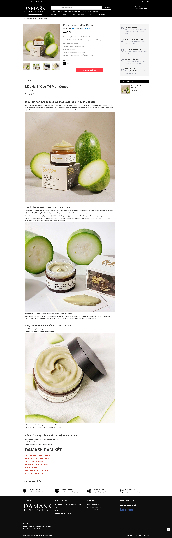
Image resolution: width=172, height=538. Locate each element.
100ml (69, 64)
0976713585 (40, 2)
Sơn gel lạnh (64, 11)
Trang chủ (54, 14)
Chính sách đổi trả (92, 510)
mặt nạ (80, 11)
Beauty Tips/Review (78, 14)
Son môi (69, 11)
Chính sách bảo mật (93, 504)
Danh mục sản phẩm (35, 15)
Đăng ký (141, 2)
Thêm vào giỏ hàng (90, 70)
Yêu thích (135, 2)
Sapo (50, 535)
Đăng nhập (146, 2)
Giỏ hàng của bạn (143, 6)
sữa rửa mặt (86, 11)
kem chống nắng (94, 11)
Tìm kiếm (107, 8)
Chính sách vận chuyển (94, 507)
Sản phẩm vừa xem (128, 81)
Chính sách (102, 14)
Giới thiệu (138, 535)
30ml (64, 64)
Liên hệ (91, 14)
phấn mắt (74, 11)
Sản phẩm (65, 14)
